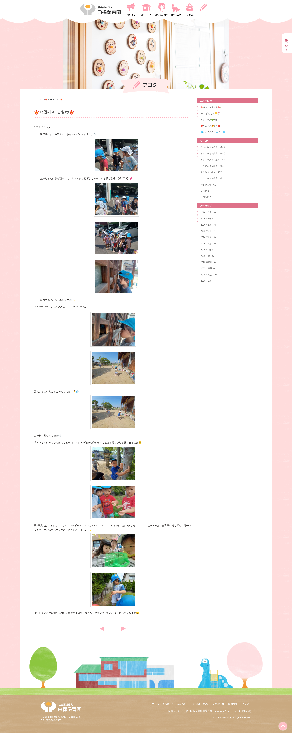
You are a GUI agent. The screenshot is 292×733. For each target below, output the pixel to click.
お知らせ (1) (206, 197)
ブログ (203, 14)
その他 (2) (205, 190)
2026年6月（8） (208, 224)
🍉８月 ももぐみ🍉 (210, 107)
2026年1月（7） (208, 256)
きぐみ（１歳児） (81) (211, 172)
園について (146, 14)
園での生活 (176, 14)
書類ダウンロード (226, 711)
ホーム (40, 99)
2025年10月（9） (209, 274)
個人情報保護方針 (202, 711)
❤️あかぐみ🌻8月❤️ (210, 126)
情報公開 (246, 711)
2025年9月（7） (208, 281)
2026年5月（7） (208, 231)
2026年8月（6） (208, 212)
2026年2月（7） (208, 249)
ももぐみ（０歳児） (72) (212, 178)
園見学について (179, 711)
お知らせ (131, 14)
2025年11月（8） (209, 268)
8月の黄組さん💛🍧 (210, 113)
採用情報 (190, 14)
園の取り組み (161, 14)
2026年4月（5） (208, 237)
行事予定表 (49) (208, 184)
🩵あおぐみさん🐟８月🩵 (212, 132)
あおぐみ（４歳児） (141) (212, 153)
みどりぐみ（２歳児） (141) (213, 159)
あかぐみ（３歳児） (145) (213, 147)
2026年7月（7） (208, 218)
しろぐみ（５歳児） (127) (212, 166)
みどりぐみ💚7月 (208, 119)
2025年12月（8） (209, 262)
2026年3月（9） (208, 243)
